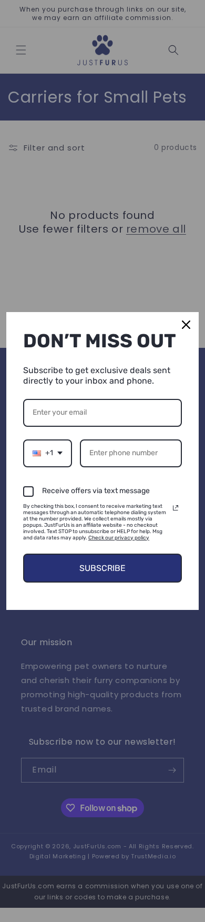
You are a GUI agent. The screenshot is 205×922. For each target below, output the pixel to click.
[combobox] (47, 453)
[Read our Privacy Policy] (175, 508)
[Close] (186, 324)
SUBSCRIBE (102, 568)
